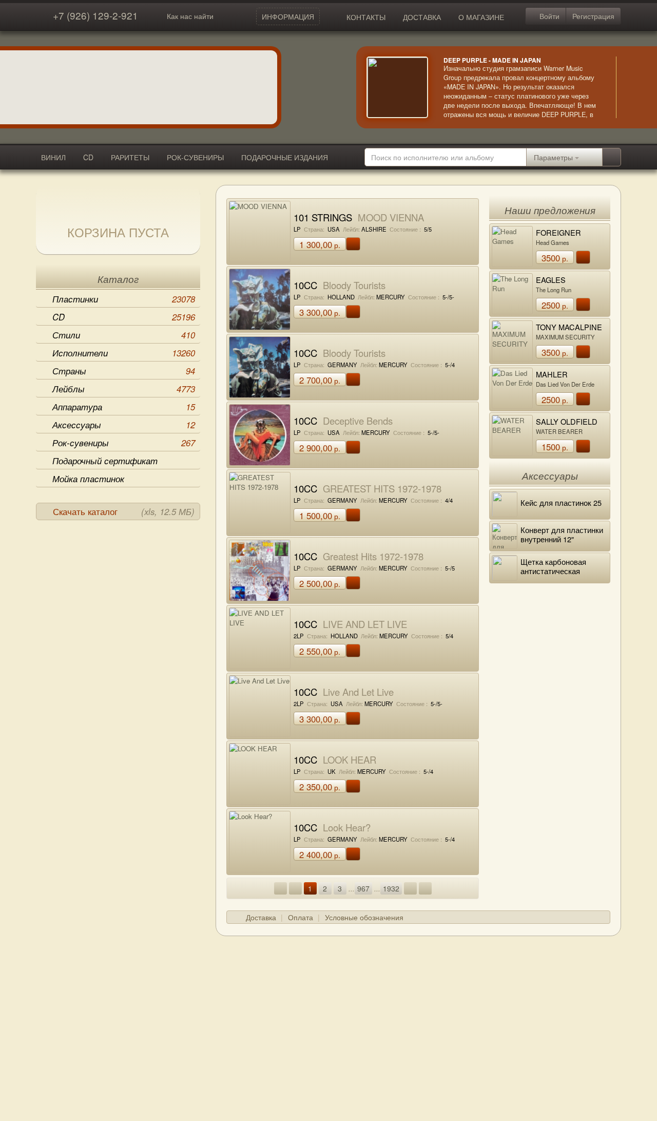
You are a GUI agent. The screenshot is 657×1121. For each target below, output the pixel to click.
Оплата (300, 917)
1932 (391, 888)
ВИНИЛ (53, 157)
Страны (123, 371)
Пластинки (123, 299)
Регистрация (593, 16)
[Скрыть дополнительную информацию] (631, 87)
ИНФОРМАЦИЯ (288, 16)
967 (363, 888)
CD (88, 157)
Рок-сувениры (123, 442)
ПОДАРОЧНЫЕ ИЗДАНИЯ (284, 157)
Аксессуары (123, 425)
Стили (123, 335)
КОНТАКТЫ (365, 17)
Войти (548, 16)
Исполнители (123, 353)
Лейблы (123, 389)
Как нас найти (190, 16)
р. (319, 244)
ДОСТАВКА (422, 17)
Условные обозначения (364, 917)
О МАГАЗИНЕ (481, 17)
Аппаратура (123, 407)
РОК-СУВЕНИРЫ (195, 157)
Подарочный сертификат (105, 460)
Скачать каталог (124, 511)
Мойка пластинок (88, 478)
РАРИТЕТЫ (130, 157)
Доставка (261, 917)
